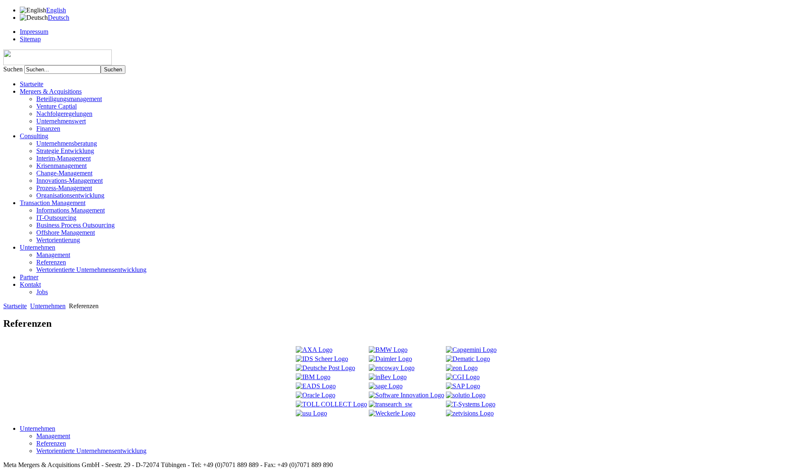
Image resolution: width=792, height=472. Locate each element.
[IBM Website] (313, 376)
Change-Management (64, 173)
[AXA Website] (314, 349)
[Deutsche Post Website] (325, 367)
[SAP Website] (463, 385)
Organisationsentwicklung (70, 195)
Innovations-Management (69, 180)
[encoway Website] (392, 367)
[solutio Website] (466, 395)
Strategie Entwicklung (65, 150)
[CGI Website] (463, 376)
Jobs (42, 291)
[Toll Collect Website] (331, 404)
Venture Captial (56, 106)
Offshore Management (65, 232)
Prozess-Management (64, 187)
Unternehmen (48, 305)
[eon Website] (462, 367)
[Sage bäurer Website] (386, 385)
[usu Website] (311, 413)
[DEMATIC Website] (468, 358)
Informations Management (70, 210)
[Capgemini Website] (471, 349)
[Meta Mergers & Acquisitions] (57, 62)
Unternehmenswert (61, 121)
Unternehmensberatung (66, 143)
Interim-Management (63, 158)
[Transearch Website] (390, 404)
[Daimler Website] (390, 358)
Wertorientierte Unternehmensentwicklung (91, 269)
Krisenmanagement (61, 165)
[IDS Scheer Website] (322, 358)
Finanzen (48, 128)
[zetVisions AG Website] (470, 413)
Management (53, 254)
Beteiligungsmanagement (69, 98)
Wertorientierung (58, 239)
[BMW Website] (388, 349)
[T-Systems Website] (470, 404)
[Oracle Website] (315, 395)
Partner (29, 277)
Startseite (31, 83)
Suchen (13, 69)
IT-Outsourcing (56, 217)
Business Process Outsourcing (75, 225)
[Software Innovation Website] (406, 395)
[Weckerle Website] (392, 413)
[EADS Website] (316, 385)
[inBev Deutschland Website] (388, 376)
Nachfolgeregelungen (64, 113)
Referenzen (51, 262)
